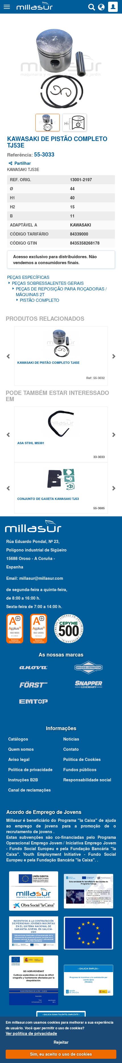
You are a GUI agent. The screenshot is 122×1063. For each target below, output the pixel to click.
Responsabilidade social (87, 780)
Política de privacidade (30, 770)
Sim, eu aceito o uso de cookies (61, 1054)
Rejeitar (61, 1042)
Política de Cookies (82, 759)
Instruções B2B (23, 780)
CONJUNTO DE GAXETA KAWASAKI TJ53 (48, 499)
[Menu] (7, 7)
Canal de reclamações (29, 790)
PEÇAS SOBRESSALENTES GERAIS (48, 283)
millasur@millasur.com (41, 578)
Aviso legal (19, 759)
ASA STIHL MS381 (30, 443)
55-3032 (99, 378)
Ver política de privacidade (31, 1033)
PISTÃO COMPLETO (39, 300)
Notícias (71, 739)
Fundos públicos (79, 770)
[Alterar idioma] (101, 6)
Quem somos (21, 749)
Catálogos (18, 739)
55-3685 (99, 508)
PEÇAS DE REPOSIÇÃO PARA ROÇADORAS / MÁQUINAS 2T (61, 292)
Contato (71, 749)
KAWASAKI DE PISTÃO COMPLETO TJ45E (48, 362)
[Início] (34, 5)
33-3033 (99, 457)
